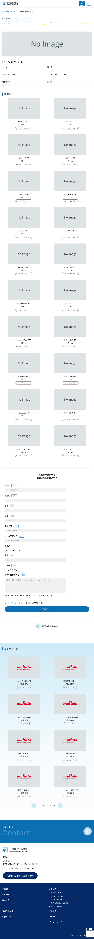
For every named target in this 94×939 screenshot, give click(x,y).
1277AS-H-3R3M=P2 (23, 754)
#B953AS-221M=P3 (70, 681)
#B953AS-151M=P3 (24, 717)
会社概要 (6, 894)
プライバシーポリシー (17, 602)
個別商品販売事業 (56, 906)
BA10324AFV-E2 (24, 121)
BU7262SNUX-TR (23, 449)
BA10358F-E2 (70, 121)
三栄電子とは (7, 889)
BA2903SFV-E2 (23, 231)
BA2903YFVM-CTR (24, 267)
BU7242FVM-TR (70, 340)
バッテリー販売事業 (57, 896)
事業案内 (52, 889)
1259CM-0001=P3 (70, 754)
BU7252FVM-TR (70, 376)
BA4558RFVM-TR (23, 303)
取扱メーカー (7, 916)
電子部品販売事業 (56, 893)
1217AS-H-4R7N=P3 (70, 790)
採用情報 (52, 911)
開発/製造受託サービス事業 (59, 903)
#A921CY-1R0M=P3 (24, 681)
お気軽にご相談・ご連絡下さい (20, 875)
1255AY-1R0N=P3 (23, 790)
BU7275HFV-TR (70, 449)
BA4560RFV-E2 (70, 303)
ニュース (6, 900)
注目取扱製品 (7, 911)
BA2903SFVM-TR (70, 231)
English (52, 916)
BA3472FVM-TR (70, 267)
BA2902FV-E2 (24, 158)
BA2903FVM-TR (70, 194)
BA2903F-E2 (70, 158)
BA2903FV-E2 (24, 194)
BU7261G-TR (24, 413)
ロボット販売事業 (56, 899)
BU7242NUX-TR (24, 376)
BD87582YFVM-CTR (23, 340)
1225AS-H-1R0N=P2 (70, 717)
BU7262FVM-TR (70, 413)
